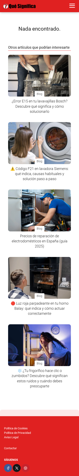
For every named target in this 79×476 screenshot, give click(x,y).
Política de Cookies (16, 428)
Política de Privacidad (17, 432)
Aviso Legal (11, 437)
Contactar (10, 448)
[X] (17, 468)
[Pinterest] (25, 468)
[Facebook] (8, 468)
